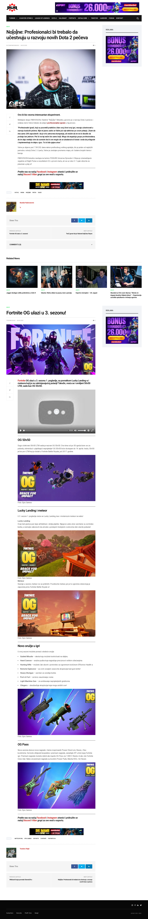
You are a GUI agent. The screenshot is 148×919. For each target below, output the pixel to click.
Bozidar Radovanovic (12, 45)
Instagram (52, 171)
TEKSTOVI (94, 18)
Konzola (19, 913)
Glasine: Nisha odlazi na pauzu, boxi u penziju (56, 293)
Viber (34, 174)
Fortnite (72, 18)
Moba (22, 192)
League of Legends (42, 18)
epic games (28, 838)
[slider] (45, 430)
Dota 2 (54, 18)
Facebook (41, 171)
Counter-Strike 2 (26, 18)
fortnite (43, 838)
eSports (36, 838)
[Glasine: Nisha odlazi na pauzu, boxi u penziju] (56, 277)
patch (34, 192)
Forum (111, 18)
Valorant (63, 18)
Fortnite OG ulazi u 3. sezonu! (18, 234)
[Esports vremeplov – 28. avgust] (91, 277)
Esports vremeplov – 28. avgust (86, 293)
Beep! (36, 913)
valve (40, 192)
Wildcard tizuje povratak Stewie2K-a (20, 880)
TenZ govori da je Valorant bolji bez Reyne (79, 234)
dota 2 (17, 192)
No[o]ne (28, 192)
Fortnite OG (52, 838)
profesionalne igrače (56, 123)
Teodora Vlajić (10, 320)
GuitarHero (9, 913)
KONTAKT (119, 18)
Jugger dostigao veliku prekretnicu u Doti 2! (21, 293)
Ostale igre (82, 18)
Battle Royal (19, 838)
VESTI (8, 26)
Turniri (12, 18)
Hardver (103, 18)
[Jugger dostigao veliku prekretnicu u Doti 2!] (22, 277)
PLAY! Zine (28, 913)
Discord (27, 174)
